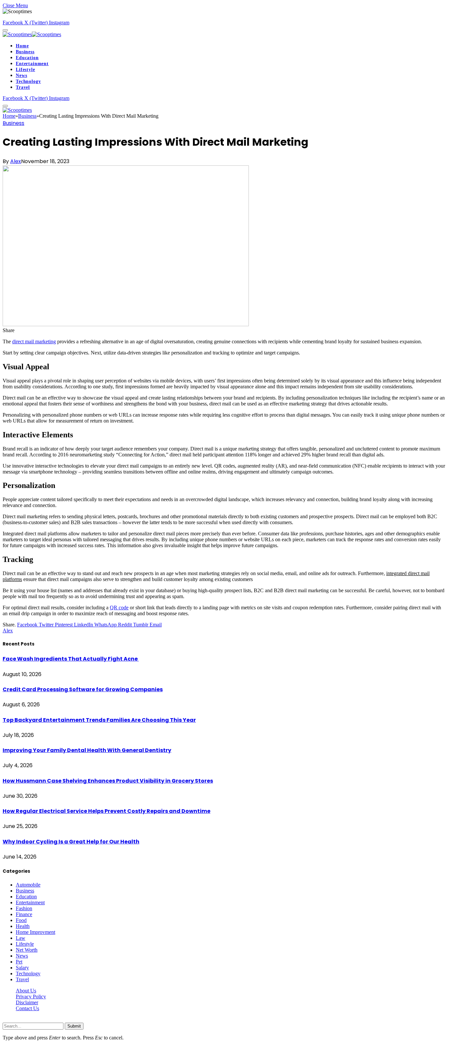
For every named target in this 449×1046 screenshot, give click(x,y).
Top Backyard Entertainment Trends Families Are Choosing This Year (99, 720)
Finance (24, 914)
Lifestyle (25, 69)
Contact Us (27, 1008)
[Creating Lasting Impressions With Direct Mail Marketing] (126, 324)
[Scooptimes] (32, 34)
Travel (23, 87)
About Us (26, 990)
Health (23, 926)
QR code (119, 607)
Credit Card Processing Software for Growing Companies (83, 689)
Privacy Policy (31, 996)
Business (25, 51)
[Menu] (5, 30)
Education (27, 57)
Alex (15, 161)
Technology (28, 81)
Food (21, 920)
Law (20, 938)
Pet (19, 961)
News (21, 75)
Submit (74, 1026)
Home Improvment (35, 932)
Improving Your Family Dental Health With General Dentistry (87, 750)
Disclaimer (27, 1002)
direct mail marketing (34, 341)
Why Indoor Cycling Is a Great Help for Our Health (71, 841)
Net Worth (26, 950)
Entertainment (32, 63)
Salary (22, 967)
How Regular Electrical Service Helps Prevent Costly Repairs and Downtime (106, 811)
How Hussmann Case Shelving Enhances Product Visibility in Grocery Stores (108, 781)
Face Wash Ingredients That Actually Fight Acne (71, 659)
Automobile (28, 885)
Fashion (24, 908)
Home (22, 45)
